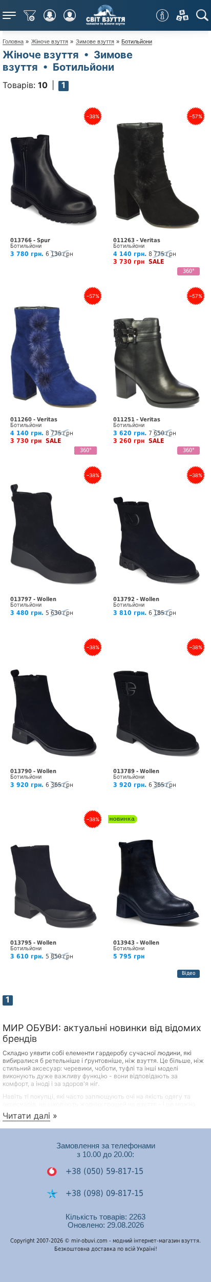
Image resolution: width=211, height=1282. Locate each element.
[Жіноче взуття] (50, 15)
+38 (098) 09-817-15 (103, 1193)
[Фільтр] (30, 15)
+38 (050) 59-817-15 (103, 1171)
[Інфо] (162, 15)
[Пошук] (202, 15)
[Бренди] (182, 15)
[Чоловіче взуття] (70, 15)
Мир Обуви (105, 15)
